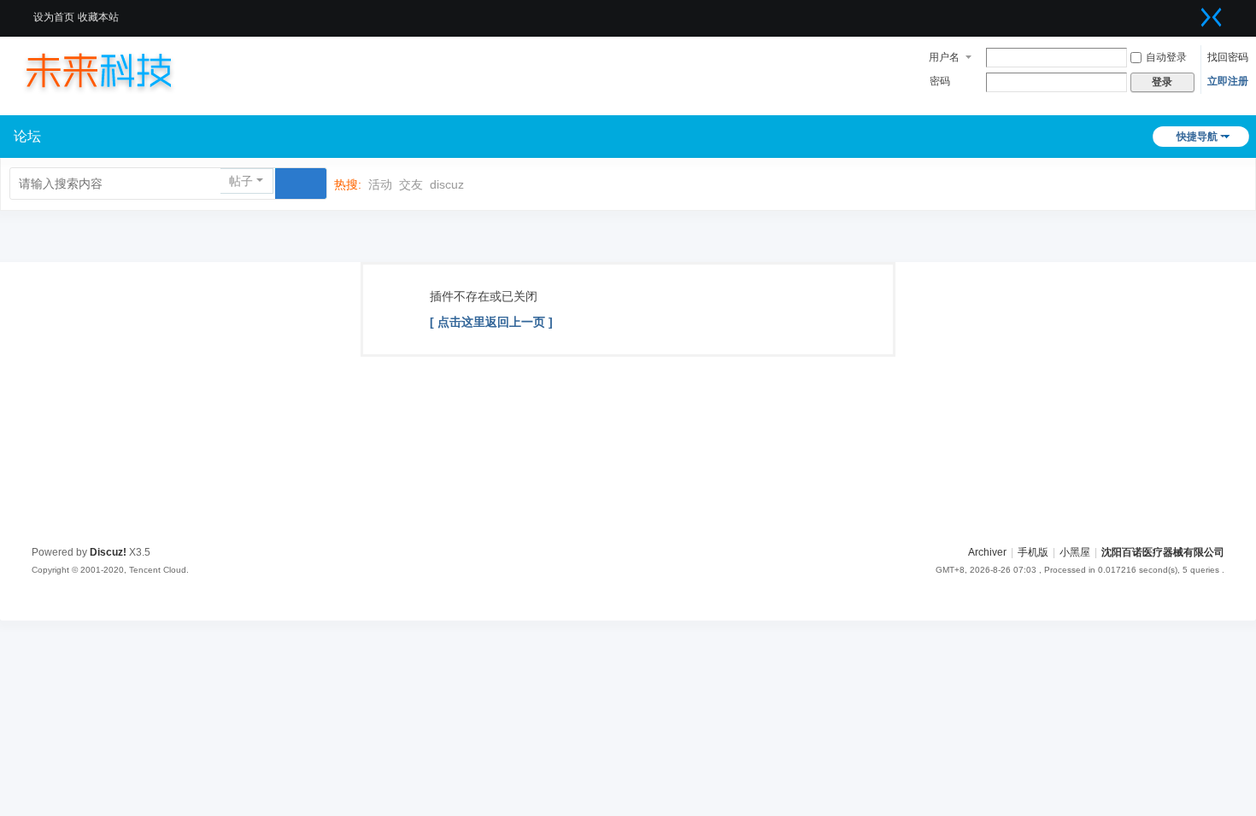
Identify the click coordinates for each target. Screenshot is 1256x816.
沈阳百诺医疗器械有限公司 (1162, 552)
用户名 (944, 57)
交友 (411, 184)
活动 (380, 184)
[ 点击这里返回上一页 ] (491, 322)
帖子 (241, 181)
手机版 (1033, 552)
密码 (940, 81)
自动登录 (1166, 57)
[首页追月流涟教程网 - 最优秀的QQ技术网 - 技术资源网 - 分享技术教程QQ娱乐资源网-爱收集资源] (115, 70)
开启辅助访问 (1190, 12)
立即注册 (1227, 81)
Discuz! (108, 552)
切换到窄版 (1211, 17)
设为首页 (53, 17)
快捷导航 (1197, 137)
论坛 (27, 136)
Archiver (987, 552)
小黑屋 (1074, 552)
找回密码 (1227, 57)
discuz (447, 184)
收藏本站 (98, 17)
